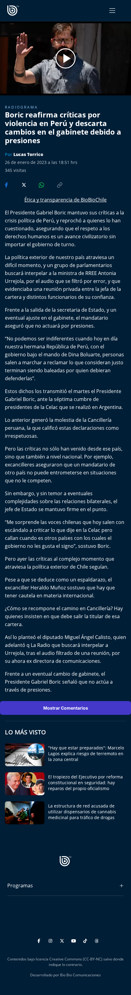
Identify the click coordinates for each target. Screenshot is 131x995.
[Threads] (96, 940)
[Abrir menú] (112, 10)
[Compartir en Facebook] (7, 184)
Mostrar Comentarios (65, 708)
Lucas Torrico (28, 154)
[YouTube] (74, 940)
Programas (20, 885)
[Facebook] (39, 940)
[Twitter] (62, 940)
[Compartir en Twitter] (18, 184)
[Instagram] (51, 940)
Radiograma (21, 107)
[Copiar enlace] (53, 184)
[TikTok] (86, 940)
